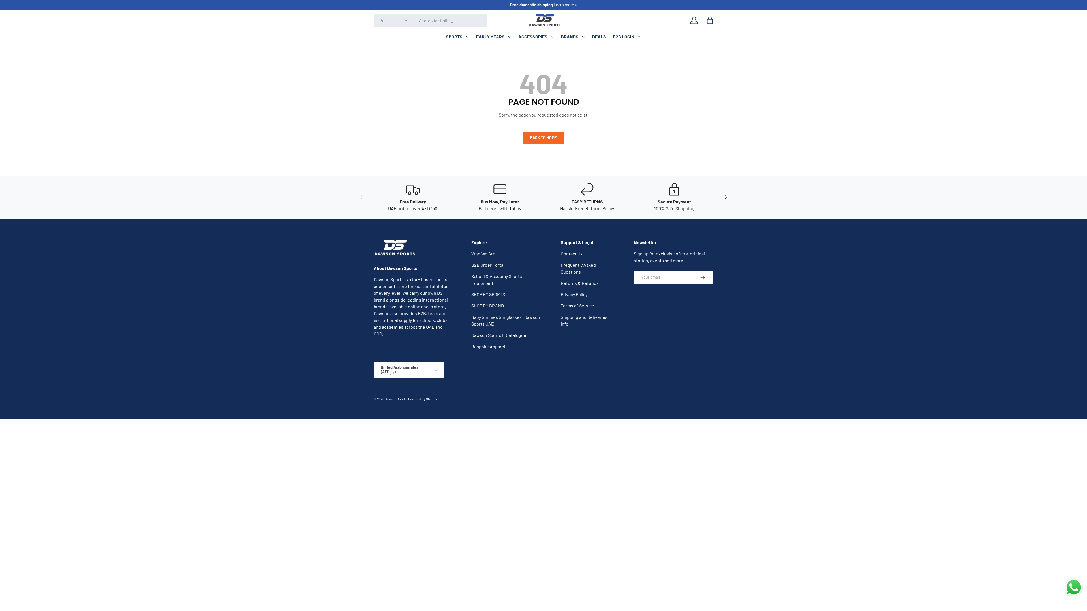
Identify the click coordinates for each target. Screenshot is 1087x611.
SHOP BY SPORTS (488, 294)
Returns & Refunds (580, 283)
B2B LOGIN (623, 36)
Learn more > (565, 4)
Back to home (543, 137)
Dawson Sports (396, 399)
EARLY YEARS (490, 36)
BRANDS (570, 36)
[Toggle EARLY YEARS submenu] (509, 36)
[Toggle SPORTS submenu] (467, 36)
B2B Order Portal (487, 265)
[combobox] (430, 20)
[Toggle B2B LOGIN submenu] (638, 36)
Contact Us (572, 253)
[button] (710, 20)
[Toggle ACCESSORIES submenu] (552, 36)
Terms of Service (577, 305)
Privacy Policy (574, 294)
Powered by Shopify (422, 399)
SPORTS (454, 36)
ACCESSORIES (532, 36)
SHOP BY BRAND (487, 305)
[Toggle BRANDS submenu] (583, 36)
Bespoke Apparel (488, 346)
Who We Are (483, 253)
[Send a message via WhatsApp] (1074, 587)
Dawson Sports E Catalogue (498, 335)
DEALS (599, 36)
